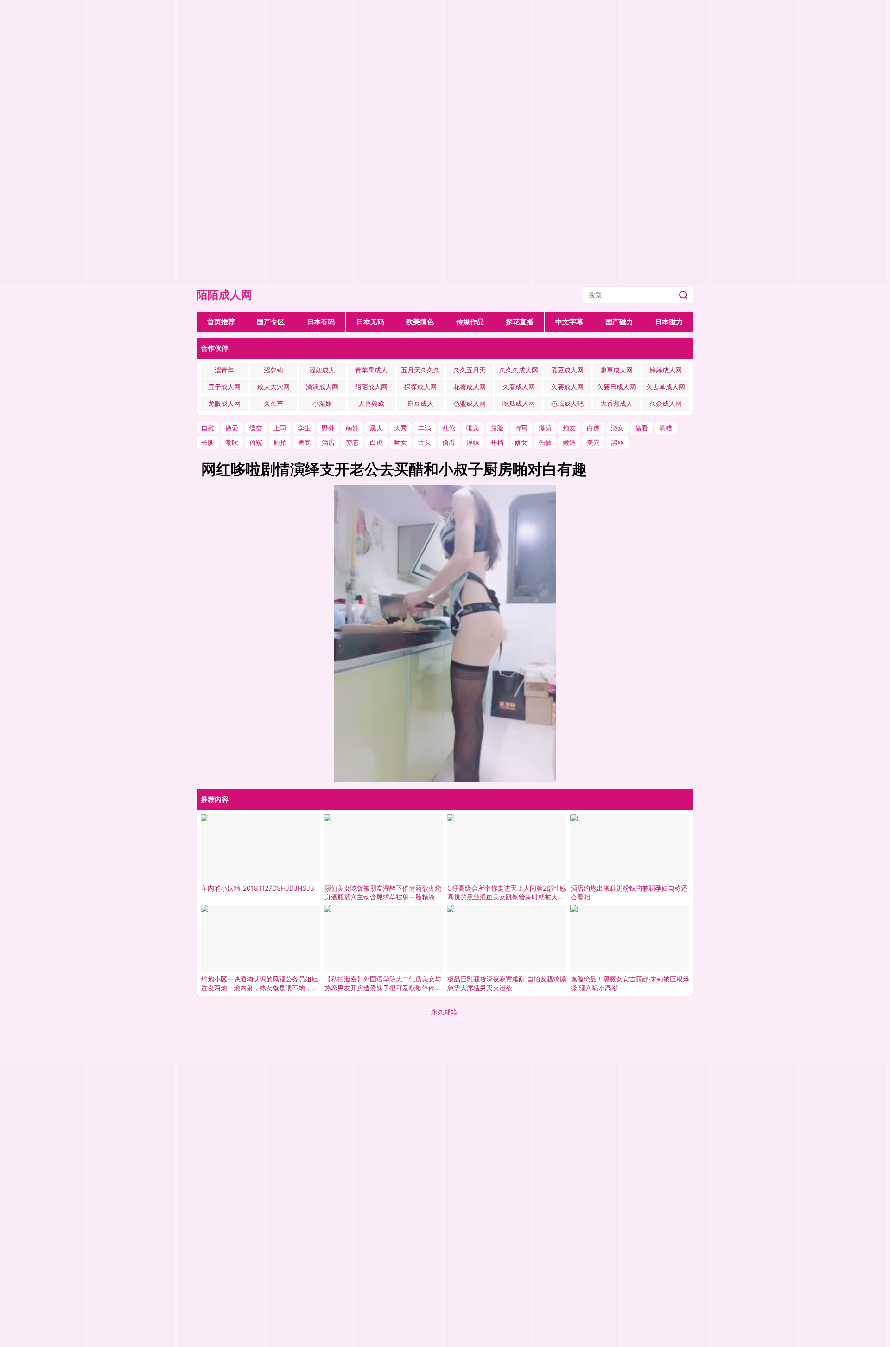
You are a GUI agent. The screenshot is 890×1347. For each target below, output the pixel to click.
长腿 (207, 442)
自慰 (207, 428)
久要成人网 (567, 387)
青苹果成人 (371, 370)
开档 (496, 442)
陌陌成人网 (224, 294)
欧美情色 (420, 321)
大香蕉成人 (616, 403)
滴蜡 (665, 428)
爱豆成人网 (567, 370)
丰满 (424, 428)
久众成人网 (665, 403)
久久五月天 (469, 370)
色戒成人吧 (567, 403)
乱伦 (448, 428)
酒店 (328, 442)
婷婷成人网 (665, 370)
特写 (521, 428)
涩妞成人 (322, 370)
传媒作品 (470, 321)
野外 (328, 428)
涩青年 (224, 370)
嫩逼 (569, 442)
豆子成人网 (224, 387)
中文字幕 (569, 321)
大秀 (400, 428)
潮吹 (231, 442)
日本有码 (321, 321)
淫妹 (472, 442)
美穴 (593, 442)
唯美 (472, 428)
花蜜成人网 (469, 387)
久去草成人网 (665, 387)
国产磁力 (619, 321)
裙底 (304, 442)
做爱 (231, 428)
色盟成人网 (469, 403)
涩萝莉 (273, 370)
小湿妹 (322, 403)
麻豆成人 (420, 403)
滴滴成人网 (322, 387)
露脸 (496, 428)
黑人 (376, 428)
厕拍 (279, 442)
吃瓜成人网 (518, 403)
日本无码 (370, 321)
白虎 (593, 428)
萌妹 (352, 428)
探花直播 (520, 321)
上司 (279, 428)
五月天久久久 (420, 370)
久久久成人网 (518, 370)
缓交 (255, 428)
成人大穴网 (273, 387)
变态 (352, 442)
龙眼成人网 (224, 403)
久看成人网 (518, 387)
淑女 (617, 428)
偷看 (641, 428)
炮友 (569, 428)
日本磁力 (669, 321)
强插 (545, 442)
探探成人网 (420, 387)
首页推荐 (221, 321)
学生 (304, 428)
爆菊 (545, 428)
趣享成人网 (616, 370)
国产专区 (271, 321)
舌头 (424, 442)
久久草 (273, 403)
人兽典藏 (371, 403)
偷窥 (255, 442)
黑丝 (617, 442)
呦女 (400, 442)
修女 (521, 442)
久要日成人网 (616, 387)
